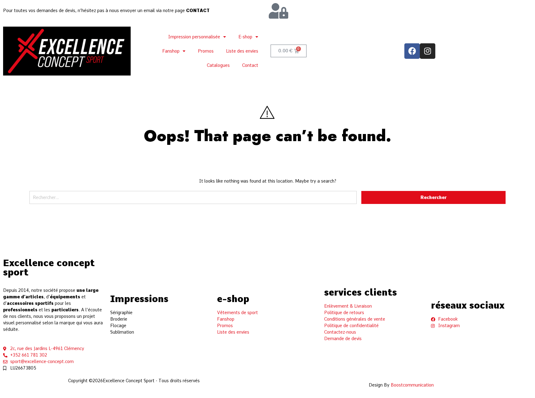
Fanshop (171, 51)
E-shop (245, 36)
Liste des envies (242, 51)
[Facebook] (412, 51)
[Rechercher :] (193, 200)
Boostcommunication (412, 385)
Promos (206, 51)
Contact (250, 65)
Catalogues (218, 65)
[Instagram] (427, 51)
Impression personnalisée (194, 36)
